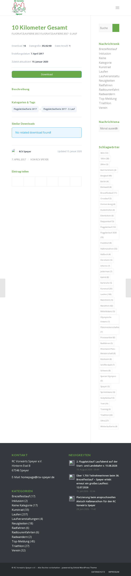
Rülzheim (106, 359)
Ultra (104, 420)
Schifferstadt (107, 364)
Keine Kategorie (22, 505)
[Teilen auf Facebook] (18, 181)
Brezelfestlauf (108, 49)
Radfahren (105, 85)
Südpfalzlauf (107, 398)
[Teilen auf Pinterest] (52, 181)
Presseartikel (107, 337)
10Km (104, 158)
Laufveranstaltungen (112, 76)
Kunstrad (105, 67)
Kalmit (104, 277)
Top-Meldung (108, 99)
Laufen (103, 71)
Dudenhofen (107, 210)
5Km (104, 153)
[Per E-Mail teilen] (76, 181)
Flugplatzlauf (108, 227)
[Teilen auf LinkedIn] (64, 181)
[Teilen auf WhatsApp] (41, 181)
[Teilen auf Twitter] (29, 181)
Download (47, 74)
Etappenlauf (107, 221)
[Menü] (117, 7)
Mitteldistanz (107, 311)
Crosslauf (105, 198)
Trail (104, 403)
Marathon (106, 305)
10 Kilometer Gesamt (40, 27)
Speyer (105, 386)
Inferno (105, 265)
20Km (104, 164)
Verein (103, 108)
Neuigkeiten (107, 80)
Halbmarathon (108, 248)
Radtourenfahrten (110, 90)
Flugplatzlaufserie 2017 (26, 33)
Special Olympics (108, 378)
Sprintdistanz (107, 392)
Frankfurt (106, 243)
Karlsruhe (106, 283)
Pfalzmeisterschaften (109, 329)
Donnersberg (107, 204)
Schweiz (105, 370)
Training (105, 409)
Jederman (106, 271)
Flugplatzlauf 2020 (108, 234)
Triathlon (105, 103)
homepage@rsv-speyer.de (37, 477)
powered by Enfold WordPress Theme (79, 567)
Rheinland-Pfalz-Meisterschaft (107, 351)
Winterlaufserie (108, 426)
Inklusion (105, 53)
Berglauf (106, 175)
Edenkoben (106, 215)
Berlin (104, 181)
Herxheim (106, 260)
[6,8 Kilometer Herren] (2, 288)
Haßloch (105, 254)
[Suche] (110, 7)
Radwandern (107, 94)
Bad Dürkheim (108, 170)
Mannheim (106, 300)
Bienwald (105, 187)
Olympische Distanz (105, 319)
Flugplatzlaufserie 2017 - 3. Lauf (58, 33)
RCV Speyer (42, 159)
